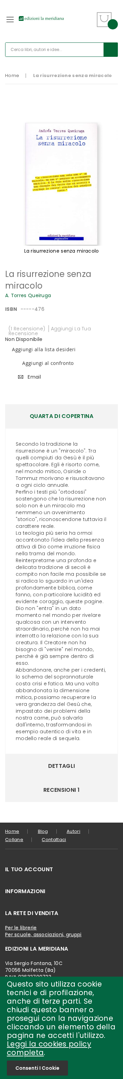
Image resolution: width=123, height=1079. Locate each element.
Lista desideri (88, 15)
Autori (73, 831)
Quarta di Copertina (61, 416)
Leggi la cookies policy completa (49, 1048)
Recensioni (61, 790)
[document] (61, 1028)
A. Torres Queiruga (28, 295)
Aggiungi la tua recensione (50, 331)
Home (12, 75)
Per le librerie (21, 927)
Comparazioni (87, 24)
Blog (43, 831)
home (12, 831)
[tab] (61, 416)
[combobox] (61, 49)
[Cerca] (111, 49)
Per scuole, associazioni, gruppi (43, 934)
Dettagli (61, 766)
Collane (14, 839)
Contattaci (54, 839)
